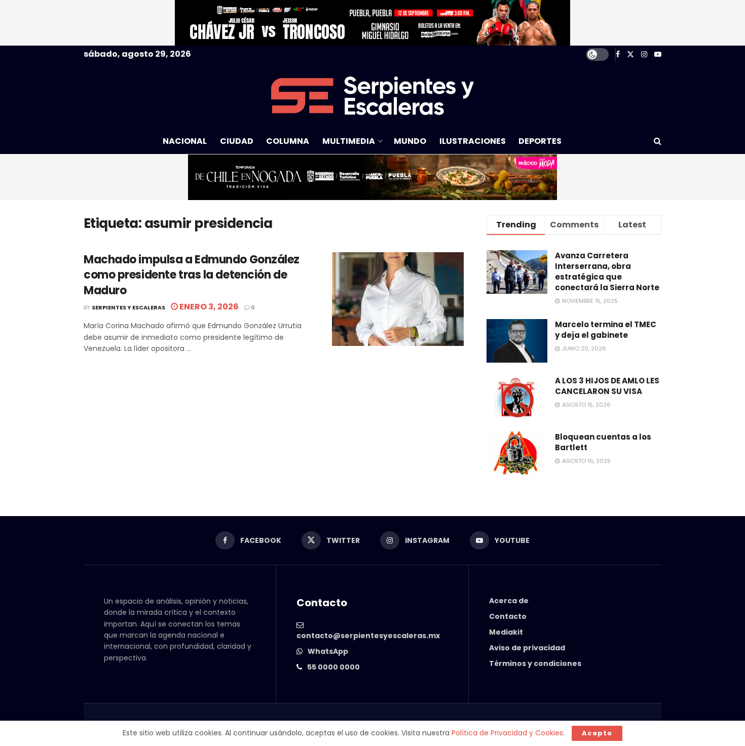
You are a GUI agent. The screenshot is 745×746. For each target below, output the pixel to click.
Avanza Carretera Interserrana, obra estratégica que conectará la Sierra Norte (607, 271)
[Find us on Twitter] (630, 54)
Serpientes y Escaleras (128, 307)
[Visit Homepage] (372, 95)
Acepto (597, 733)
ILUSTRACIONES (472, 141)
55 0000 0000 (333, 667)
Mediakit (506, 632)
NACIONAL (185, 141)
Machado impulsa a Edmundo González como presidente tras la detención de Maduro (192, 275)
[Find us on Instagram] (644, 54)
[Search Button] (657, 141)
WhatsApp (328, 651)
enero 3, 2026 (208, 306)
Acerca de (509, 601)
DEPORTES (540, 141)
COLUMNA (287, 141)
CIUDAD (236, 141)
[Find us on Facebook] (618, 54)
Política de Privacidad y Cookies (507, 733)
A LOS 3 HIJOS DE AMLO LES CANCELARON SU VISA (607, 386)
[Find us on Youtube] (657, 54)
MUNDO (410, 141)
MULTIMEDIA (348, 141)
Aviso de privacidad (527, 648)
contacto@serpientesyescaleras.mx (368, 636)
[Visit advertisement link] (372, 23)
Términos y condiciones (535, 663)
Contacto (508, 616)
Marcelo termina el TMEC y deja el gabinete (605, 329)
